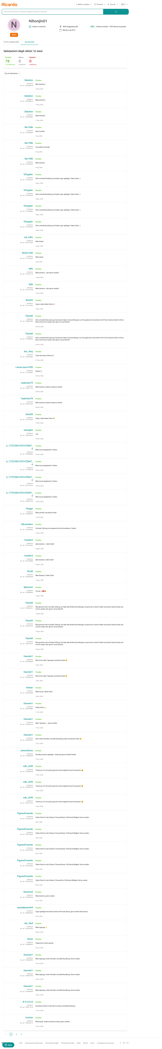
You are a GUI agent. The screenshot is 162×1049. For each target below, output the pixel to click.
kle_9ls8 (29, 923)
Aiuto (79, 1043)
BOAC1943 (27, 253)
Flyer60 (29, 316)
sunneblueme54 (25, 907)
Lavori (92, 1043)
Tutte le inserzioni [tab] (11, 42)
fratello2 (28, 540)
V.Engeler (28, 174)
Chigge (29, 508)
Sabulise (28, 80)
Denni (30, 939)
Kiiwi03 (29, 300)
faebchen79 (27, 383)
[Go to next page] (21, 1034)
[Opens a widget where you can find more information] (8, 1045)
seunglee (28, 430)
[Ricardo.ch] (9, 4)
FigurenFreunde (25, 813)
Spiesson (28, 587)
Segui (14, 35)
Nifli (31, 268)
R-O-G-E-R (28, 1002)
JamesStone (26, 750)
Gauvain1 (28, 656)
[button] (84, 4)
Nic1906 (29, 127)
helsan (29, 687)
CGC (20, 1043)
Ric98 (30, 571)
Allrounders (27, 524)
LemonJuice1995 (24, 367)
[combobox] (52, 12)
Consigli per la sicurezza (105, 1043)
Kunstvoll (28, 892)
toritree (29, 1017)
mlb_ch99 (28, 766)
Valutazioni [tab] (29, 42)
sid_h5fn (28, 237)
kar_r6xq (28, 351)
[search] (116, 12)
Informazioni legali (52, 1043)
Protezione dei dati (67, 1043)
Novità (85, 1043)
